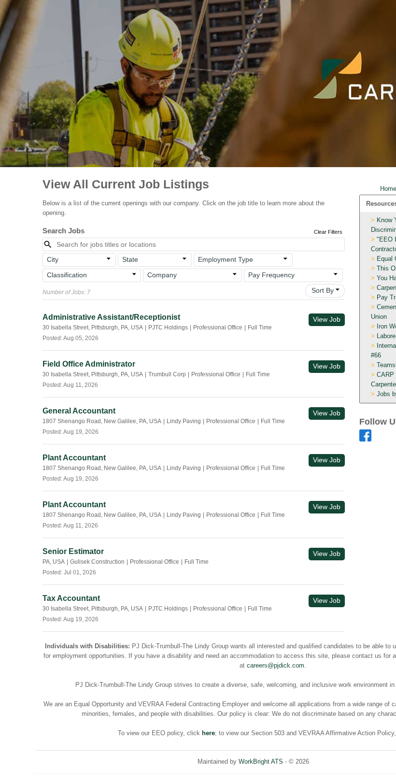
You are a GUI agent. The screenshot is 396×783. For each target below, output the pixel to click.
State (130, 259)
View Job (326, 319)
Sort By (322, 290)
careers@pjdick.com (275, 665)
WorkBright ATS (261, 761)
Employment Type (225, 259)
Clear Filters (328, 232)
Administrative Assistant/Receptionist (111, 317)
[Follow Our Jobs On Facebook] (365, 435)
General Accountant (78, 411)
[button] (79, 260)
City (52, 259)
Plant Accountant (74, 458)
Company (162, 275)
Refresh (337, 761)
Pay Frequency (271, 275)
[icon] (109, 259)
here (208, 733)
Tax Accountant (71, 598)
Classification (67, 275)
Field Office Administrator (88, 364)
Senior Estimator (73, 551)
